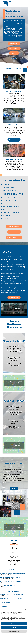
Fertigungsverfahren (13, 226)
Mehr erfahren (13, 140)
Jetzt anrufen (13, 44)
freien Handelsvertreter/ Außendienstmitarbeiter (12, 573)
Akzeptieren (14, 623)
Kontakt (13, 488)
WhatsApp (13, 53)
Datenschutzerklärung (12, 634)
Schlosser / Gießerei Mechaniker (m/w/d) (10, 581)
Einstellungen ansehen (14, 631)
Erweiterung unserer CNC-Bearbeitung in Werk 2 (12, 594)
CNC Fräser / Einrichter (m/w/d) (8, 585)
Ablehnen (14, 627)
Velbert (12, 574)
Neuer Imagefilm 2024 (5, 602)
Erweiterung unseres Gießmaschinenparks (11, 598)
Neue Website (3, 606)
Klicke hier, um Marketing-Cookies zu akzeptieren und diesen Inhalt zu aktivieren (14, 308)
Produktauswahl (13, 232)
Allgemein (7, 595)
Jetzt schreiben (13, 48)
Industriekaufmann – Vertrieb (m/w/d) (10, 577)
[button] (26, 610)
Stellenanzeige (8, 574)
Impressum (19, 634)
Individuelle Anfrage (13, 237)
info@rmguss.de (14, 544)
